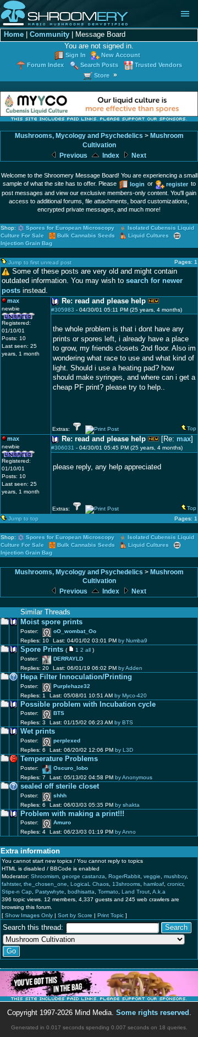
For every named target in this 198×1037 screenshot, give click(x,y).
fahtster (11, 884)
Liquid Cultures (148, 235)
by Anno (125, 832)
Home (14, 34)
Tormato (108, 892)
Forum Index (45, 65)
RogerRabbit (124, 876)
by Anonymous (133, 777)
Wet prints (37, 731)
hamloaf (154, 884)
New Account (120, 55)
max (184, 439)
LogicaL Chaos (89, 884)
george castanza (83, 876)
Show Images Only (29, 915)
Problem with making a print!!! (72, 814)
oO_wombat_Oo (74, 631)
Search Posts (99, 65)
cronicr (175, 884)
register (177, 184)
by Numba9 (132, 640)
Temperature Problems (59, 759)
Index (110, 155)
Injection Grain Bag (26, 243)
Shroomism (45, 876)
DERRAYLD (68, 659)
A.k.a (159, 892)
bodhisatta (81, 892)
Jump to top (23, 518)
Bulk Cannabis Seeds (86, 235)
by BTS (123, 722)
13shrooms (126, 884)
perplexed (66, 740)
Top (191, 428)
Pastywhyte (49, 892)
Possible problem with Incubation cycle (88, 704)
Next (138, 155)
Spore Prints (41, 649)
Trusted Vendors (158, 65)
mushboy (175, 876)
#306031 (62, 448)
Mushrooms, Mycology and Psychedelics (79, 135)
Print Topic (110, 915)
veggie (152, 876)
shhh (60, 795)
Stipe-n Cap (17, 892)
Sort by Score (75, 915)
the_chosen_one (45, 884)
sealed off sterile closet (59, 786)
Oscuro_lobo (70, 768)
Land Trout (136, 892)
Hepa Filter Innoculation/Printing (76, 677)
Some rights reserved (152, 1013)
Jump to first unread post (40, 262)
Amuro (62, 822)
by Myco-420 (130, 695)
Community (49, 34)
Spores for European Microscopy (70, 228)
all (88, 650)
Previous (72, 155)
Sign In (75, 55)
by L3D (124, 750)
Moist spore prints (51, 622)
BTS (58, 713)
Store (101, 75)
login (137, 184)
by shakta (127, 805)
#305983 (62, 310)
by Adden (130, 668)
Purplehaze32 (71, 686)
